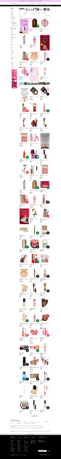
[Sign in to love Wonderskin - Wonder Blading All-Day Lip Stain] (49, 357)
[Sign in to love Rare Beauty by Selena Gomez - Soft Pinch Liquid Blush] (28, 327)
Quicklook (24, 43)
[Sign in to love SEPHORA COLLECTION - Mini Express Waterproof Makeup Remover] (28, 371)
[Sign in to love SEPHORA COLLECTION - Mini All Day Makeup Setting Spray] (28, 357)
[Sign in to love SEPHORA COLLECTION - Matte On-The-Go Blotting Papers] (28, 225)
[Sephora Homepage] (13, 3)
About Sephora (12, 441)
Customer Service (25, 441)
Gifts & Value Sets (41, 5)
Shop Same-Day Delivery (20, 451)
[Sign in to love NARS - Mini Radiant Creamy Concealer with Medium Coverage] (38, 400)
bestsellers (30, 427)
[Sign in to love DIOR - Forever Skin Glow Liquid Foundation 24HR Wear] (49, 298)
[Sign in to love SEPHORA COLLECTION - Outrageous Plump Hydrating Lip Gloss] (49, 194)
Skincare (21, 5)
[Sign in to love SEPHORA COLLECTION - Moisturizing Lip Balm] (38, 254)
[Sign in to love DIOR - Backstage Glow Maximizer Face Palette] (49, 254)
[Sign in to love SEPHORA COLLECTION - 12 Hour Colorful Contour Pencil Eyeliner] (49, 371)
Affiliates (11, 445)
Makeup (18, 5)
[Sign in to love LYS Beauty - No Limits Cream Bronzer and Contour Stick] (28, 103)
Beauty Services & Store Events (20, 446)
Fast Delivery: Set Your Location (15, 25)
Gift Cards (45, 5)
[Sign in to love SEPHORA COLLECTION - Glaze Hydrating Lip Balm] (49, 283)
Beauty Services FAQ (26, 447)
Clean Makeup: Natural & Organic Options (40, 431)
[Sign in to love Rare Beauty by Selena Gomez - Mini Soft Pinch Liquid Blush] (28, 194)
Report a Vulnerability (12, 451)
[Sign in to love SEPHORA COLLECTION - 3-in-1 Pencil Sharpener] (28, 343)
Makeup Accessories (26, 431)
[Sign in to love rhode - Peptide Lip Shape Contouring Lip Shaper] (38, 225)
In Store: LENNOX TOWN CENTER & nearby (14, 23)
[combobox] (21, 3)
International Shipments (26, 445)
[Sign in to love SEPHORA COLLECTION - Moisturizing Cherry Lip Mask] (49, 180)
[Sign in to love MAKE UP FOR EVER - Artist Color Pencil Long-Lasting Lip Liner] (49, 385)
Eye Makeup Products (34, 431)
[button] (13, 28)
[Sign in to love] (28, 35)
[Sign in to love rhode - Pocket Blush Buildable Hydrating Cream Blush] (38, 180)
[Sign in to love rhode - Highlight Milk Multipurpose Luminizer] (28, 239)
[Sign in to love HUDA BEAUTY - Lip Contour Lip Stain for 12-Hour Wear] (28, 118)
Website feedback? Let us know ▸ (30, 434)
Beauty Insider (19, 441)
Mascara (20, 431)
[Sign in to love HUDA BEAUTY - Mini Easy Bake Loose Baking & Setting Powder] (49, 86)
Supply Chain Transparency (13, 444)
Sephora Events (12, 446)
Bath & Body (30, 5)
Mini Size (34, 5)
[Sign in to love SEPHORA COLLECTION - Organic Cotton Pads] (49, 239)
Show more (12, 428)
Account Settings (19, 445)
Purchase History (19, 444)
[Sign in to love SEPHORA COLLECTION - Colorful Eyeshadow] (28, 400)
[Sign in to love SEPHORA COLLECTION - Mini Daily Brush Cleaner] (49, 400)
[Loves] (48, 3)
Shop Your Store (19, 450)
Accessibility (25, 450)
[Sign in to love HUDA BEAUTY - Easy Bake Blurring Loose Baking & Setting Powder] (38, 86)
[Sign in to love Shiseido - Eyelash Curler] (28, 165)
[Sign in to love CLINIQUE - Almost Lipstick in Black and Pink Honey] (28, 180)
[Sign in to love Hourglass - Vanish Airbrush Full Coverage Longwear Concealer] (49, 118)
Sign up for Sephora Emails (41, 449)
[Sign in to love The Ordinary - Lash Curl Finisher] (28, 385)
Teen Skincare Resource (26, 451)
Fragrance (25, 5)
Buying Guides (25, 446)
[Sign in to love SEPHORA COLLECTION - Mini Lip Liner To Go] (49, 51)
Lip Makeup (23, 431)
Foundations (15, 431)
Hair (27, 5)
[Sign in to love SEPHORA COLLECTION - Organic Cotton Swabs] (49, 225)
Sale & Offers (48, 5)
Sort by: (48, 15)
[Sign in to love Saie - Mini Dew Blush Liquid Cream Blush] (38, 149)
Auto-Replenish (19, 447)
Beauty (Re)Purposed (12, 450)
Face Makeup (30, 431)
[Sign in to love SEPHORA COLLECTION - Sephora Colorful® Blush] (38, 239)
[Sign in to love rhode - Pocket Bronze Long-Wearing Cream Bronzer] (38, 18)
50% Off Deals (14, 5)
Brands (37, 5)
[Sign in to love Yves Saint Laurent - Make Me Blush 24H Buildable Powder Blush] (49, 313)
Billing (24, 444)
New (11, 5)
